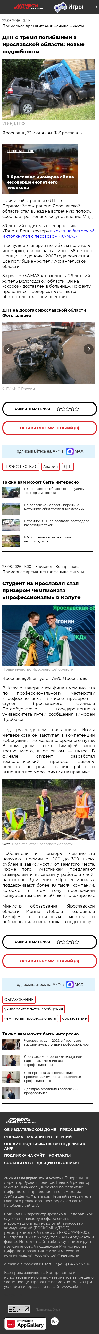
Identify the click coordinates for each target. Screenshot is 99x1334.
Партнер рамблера (48, 1309)
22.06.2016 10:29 (16, 20)
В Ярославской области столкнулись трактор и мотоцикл (54, 491)
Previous (7, 349)
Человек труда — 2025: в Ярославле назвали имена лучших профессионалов (56, 1042)
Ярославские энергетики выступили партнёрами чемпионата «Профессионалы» (53, 1061)
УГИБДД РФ (13, 123)
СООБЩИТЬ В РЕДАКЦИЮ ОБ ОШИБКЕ (42, 1163)
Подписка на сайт (24, 1155)
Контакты (60, 1155)
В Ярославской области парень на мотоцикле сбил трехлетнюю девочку (54, 507)
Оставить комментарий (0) (49, 428)
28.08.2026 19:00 (16, 566)
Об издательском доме (30, 1129)
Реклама (13, 1137)
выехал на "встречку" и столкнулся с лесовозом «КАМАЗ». (48, 234)
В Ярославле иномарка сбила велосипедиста (48, 539)
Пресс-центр (73, 1129)
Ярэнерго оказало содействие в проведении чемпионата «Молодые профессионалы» (52, 1077)
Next (88, 349)
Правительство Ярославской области (38, 669)
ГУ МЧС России (20, 389)
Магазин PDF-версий (49, 1137)
